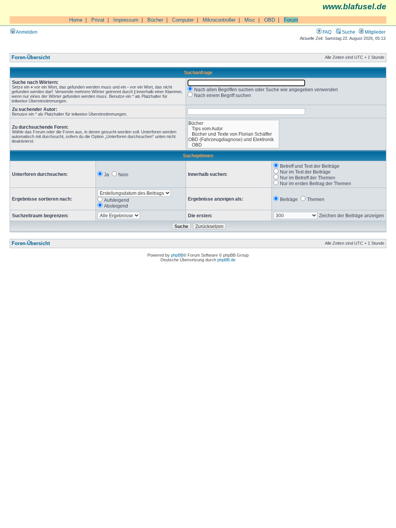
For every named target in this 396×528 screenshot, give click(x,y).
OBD (269, 20)
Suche (348, 31)
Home (75, 20)
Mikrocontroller (219, 20)
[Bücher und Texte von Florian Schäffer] (233, 134)
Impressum (125, 20)
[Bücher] (233, 123)
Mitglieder (375, 31)
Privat (97, 20)
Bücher (155, 20)
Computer (183, 20)
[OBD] (233, 145)
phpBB (177, 255)
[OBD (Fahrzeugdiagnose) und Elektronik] (233, 139)
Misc (249, 20)
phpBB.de (226, 259)
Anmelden (26, 31)
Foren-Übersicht (31, 57)
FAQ (326, 31)
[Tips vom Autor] (233, 128)
